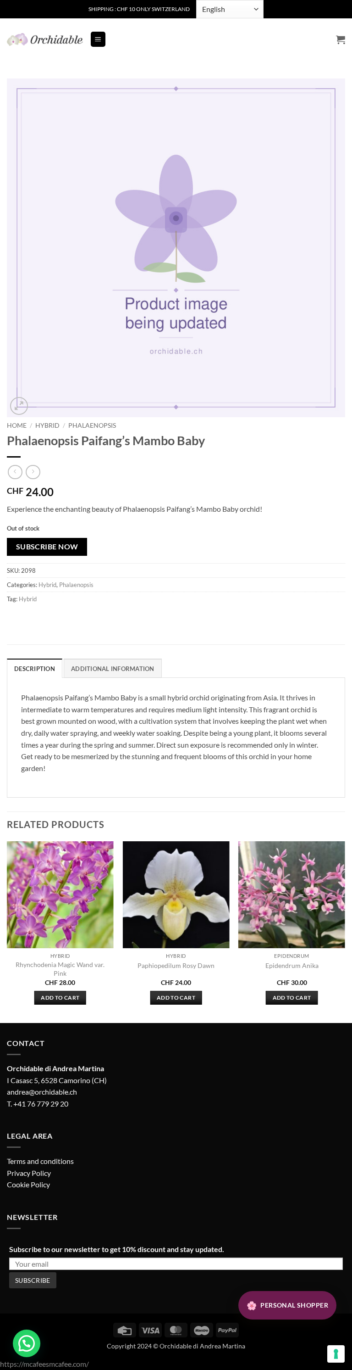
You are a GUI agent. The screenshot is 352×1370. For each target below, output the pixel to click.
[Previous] (7, 931)
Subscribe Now (47, 546)
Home (17, 425)
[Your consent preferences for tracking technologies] (336, 1354)
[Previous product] (33, 472)
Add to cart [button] (60, 998)
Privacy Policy (29, 1173)
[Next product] (15, 472)
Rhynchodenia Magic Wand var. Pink (60, 969)
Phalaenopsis (92, 425)
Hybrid (47, 425)
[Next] (345, 931)
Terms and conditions (40, 1161)
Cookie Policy (28, 1184)
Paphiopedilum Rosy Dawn (176, 965)
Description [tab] (34, 668)
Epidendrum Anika (292, 965)
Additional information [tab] (112, 668)
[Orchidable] (45, 39)
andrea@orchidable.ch (42, 1091)
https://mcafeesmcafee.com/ (44, 1363)
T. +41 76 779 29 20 (37, 1103)
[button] (98, 39)
